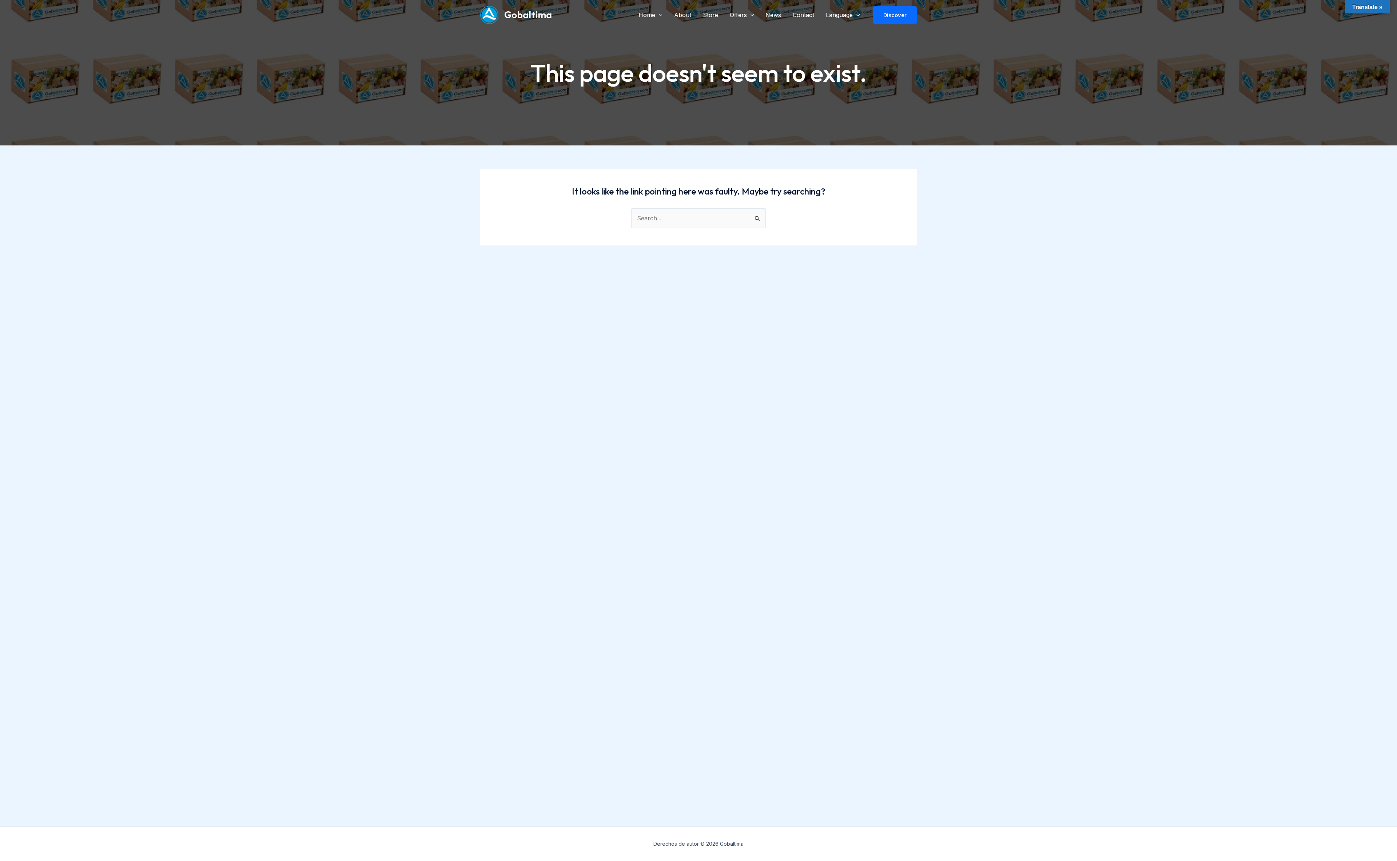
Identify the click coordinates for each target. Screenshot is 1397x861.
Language (839, 15)
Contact (803, 15)
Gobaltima (528, 15)
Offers (738, 15)
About (682, 15)
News (773, 15)
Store (710, 15)
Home (646, 15)
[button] (658, 14)
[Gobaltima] (489, 14)
